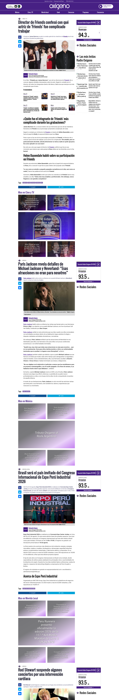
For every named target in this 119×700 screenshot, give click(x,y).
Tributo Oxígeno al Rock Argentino (46, 434)
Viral (29, 182)
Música (17, 12)
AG (41, 182)
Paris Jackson (27, 278)
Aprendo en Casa (48, 1)
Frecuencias (100, 12)
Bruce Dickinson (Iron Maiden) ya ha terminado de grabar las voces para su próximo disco (32, 457)
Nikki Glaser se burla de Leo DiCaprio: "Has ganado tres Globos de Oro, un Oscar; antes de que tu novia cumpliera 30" (32, 248)
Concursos (71, 12)
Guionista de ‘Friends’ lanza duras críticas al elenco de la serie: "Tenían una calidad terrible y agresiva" (59, 98)
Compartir (33, 187)
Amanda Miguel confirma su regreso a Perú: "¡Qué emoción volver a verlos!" (32, 654)
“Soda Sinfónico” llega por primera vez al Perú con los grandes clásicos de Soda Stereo (61, 411)
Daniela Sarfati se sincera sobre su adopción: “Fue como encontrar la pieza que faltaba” (61, 202)
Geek (58, 12)
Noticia (38, 182)
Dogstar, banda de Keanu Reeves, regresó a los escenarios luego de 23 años (59, 109)
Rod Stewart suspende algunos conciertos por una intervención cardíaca (32, 411)
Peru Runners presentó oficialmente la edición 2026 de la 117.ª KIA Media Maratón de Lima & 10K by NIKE (47, 631)
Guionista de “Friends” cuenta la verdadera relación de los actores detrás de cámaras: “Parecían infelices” (30, 98)
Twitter (62, 187)
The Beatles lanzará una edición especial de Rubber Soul (61, 458)
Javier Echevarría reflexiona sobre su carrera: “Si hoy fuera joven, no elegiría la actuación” (47, 225)
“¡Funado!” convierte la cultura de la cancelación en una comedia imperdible (61, 654)
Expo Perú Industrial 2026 (29, 588)
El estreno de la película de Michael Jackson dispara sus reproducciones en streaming (32, 202)
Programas (86, 12)
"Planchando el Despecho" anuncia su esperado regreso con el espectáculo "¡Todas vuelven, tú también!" (61, 608)
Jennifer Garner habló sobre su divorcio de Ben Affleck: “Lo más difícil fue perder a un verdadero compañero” (61, 249)
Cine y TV (30, 12)
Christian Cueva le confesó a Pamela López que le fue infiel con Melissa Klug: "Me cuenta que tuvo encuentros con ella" (95, 67)
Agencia (25, 182)
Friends (33, 182)
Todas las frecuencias (88, 40)
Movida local (44, 12)
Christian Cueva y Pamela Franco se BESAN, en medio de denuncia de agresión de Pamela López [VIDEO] (95, 94)
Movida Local (26, 469)
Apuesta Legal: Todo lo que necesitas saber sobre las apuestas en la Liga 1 (94, 85)
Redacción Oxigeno (33, 74)
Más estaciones (69, 1)
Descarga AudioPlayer (59, 1)
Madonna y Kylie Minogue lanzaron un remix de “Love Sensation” (32, 608)
